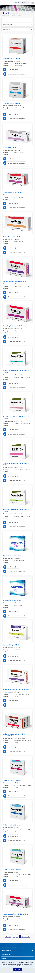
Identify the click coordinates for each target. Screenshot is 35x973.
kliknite (20, 965)
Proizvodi (13, 15)
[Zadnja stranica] (28, 936)
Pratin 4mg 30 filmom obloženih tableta (15, 326)
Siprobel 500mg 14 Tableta (11, 645)
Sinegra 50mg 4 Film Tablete (12, 600)
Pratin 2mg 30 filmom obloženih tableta (15, 281)
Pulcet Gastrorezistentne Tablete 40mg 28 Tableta (16, 510)
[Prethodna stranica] (9, 936)
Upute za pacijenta (13, 69)
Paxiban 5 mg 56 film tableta (12, 237)
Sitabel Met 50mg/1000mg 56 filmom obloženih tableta (14, 735)
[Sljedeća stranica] (25, 936)
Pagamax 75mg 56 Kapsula (11, 103)
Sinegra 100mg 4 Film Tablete (12, 556)
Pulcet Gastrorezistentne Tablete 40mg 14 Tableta (16, 464)
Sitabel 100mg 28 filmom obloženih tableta (16, 689)
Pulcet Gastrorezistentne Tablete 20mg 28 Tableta (16, 417)
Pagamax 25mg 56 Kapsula (11, 58)
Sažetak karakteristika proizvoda (16, 74)
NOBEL (2, 3)
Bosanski (24, 2)
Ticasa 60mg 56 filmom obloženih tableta (15, 914)
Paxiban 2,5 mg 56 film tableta (12, 192)
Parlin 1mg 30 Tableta (10, 147)
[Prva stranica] (6, 936)
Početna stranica (5, 15)
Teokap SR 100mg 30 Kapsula (12, 780)
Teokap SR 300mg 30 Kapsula (12, 869)
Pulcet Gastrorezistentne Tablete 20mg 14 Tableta (16, 371)
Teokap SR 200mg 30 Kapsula (12, 825)
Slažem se (17, 969)
